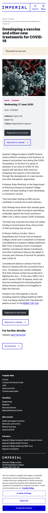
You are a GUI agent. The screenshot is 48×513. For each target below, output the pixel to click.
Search (35, 9)
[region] (24, 490)
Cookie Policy (28, 488)
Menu (43, 9)
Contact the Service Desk (12, 382)
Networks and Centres (11, 424)
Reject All (24, 501)
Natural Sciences (9, 407)
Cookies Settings (24, 493)
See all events (10, 346)
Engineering (7, 402)
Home (4, 19)
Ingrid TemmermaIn (18, 335)
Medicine (6, 404)
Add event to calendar (16, 142)
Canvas (5, 379)
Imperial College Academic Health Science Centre (22, 440)
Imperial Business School (12, 410)
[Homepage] (16, 7)
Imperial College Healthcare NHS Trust (17, 446)
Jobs (4, 385)
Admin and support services (13, 421)
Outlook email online (10, 391)
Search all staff (8, 430)
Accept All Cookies (24, 508)
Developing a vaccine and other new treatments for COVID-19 (21, 22)
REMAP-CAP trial (31, 303)
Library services (8, 388)
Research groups (9, 427)
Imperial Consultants (10, 449)
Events (10, 19)
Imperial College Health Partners (15, 443)
